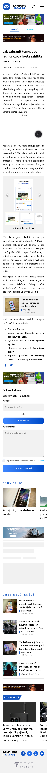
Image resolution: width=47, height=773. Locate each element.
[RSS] (42, 753)
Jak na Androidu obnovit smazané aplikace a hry (30, 303)
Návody (7, 67)
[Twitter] (29, 753)
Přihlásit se (23, 420)
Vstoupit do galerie (22, 228)
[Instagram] (35, 753)
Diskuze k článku (12, 390)
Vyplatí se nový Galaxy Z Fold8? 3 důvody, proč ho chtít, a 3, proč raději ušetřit (31, 645)
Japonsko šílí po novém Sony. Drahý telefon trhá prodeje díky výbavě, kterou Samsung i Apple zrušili (18, 730)
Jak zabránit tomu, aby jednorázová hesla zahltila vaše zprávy (22, 56)
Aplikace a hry (27, 632)
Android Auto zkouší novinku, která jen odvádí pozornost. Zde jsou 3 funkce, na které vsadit (31, 624)
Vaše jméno (8, 401)
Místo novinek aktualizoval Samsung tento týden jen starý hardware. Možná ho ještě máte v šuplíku (30, 603)
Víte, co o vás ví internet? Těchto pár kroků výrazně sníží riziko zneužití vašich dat (30, 666)
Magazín (14, 29)
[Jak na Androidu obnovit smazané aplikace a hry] (12, 305)
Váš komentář (9, 427)
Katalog (32, 29)
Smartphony (26, 611)
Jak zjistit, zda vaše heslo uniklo (18, 512)
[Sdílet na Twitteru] (11, 365)
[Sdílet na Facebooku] (5, 365)
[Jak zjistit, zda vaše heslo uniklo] (19, 497)
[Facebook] (23, 753)
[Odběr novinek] (34, 7)
